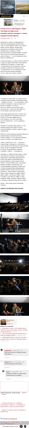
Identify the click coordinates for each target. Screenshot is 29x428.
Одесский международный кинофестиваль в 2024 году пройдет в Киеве (13, 334)
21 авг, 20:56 (16, 350)
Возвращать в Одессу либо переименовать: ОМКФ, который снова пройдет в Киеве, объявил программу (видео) (14, 330)
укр (24, 16)
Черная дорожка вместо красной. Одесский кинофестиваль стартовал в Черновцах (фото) (13, 338)
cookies (16, 426)
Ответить (7, 357)
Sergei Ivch (8, 362)
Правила (24, 392)
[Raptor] (3, 372)
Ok (21, 426)
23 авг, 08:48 (14, 371)
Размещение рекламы (15, 422)
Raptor (8, 371)
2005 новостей (9, 323)
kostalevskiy (8, 350)
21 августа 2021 (5, 38)
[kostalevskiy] (1, 350)
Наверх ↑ (4, 394)
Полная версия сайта (4, 422)
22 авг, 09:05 (17, 362)
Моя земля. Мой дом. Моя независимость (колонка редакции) (22, 12)
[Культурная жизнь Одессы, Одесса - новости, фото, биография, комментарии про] (3, 324)
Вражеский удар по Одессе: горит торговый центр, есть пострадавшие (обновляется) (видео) (7, 11)
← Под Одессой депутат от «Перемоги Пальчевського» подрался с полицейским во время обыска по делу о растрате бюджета (12, 404)
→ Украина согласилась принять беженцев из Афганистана (13, 410)
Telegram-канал (10, 423)
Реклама (14, 26)
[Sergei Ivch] (1, 362)
